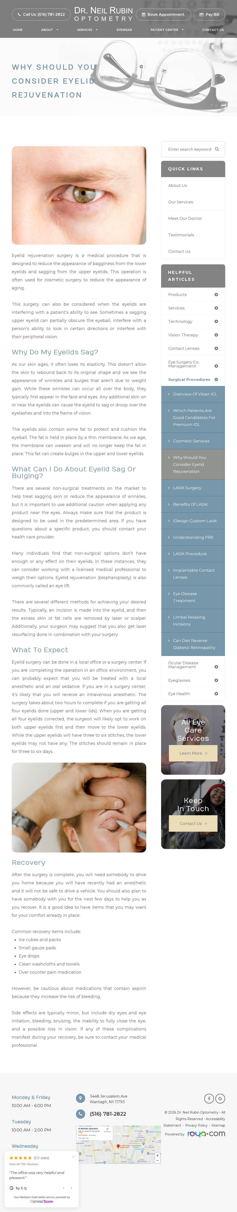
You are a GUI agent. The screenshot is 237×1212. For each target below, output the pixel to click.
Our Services (180, 201)
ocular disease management (183, 664)
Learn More (191, 753)
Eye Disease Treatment (185, 597)
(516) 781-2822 (108, 1114)
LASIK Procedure (190, 553)
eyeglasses (179, 680)
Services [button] (84, 30)
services (176, 307)
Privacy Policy (196, 1125)
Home (17, 30)
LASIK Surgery (187, 487)
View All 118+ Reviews (23, 1153)
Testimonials (181, 234)
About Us (177, 185)
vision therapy (183, 334)
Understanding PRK (193, 537)
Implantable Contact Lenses (194, 574)
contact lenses (184, 348)
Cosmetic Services (191, 440)
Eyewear (124, 30)
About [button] (47, 30)
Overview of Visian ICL (195, 394)
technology (180, 321)
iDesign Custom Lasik (195, 520)
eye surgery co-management (184, 364)
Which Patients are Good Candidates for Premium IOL (194, 417)
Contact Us (213, 30)
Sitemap (218, 1125)
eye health (179, 693)
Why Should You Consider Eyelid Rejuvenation (189, 464)
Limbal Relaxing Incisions (189, 620)
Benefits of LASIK (190, 504)
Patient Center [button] (164, 30)
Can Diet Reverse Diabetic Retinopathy (194, 644)
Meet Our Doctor (185, 218)
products (177, 294)
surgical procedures (189, 379)
